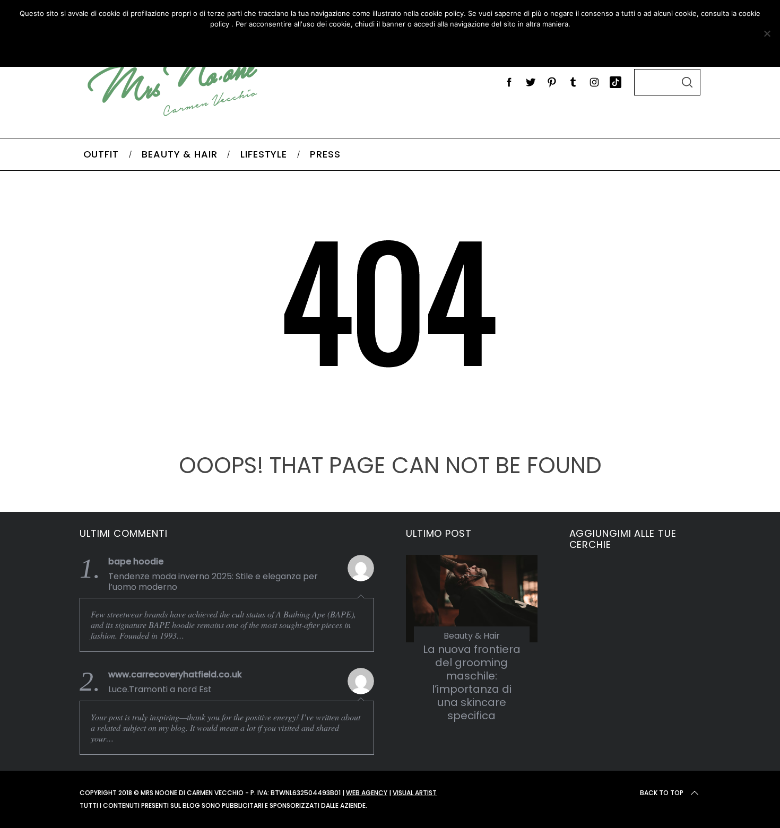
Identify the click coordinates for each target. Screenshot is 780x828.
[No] (766, 33)
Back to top (661, 792)
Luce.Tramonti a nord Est (160, 689)
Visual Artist (415, 792)
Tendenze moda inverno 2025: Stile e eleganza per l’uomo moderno (213, 581)
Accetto (328, 45)
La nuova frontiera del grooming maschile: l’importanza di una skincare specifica (472, 682)
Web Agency (366, 792)
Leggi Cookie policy (428, 45)
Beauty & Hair (472, 636)
